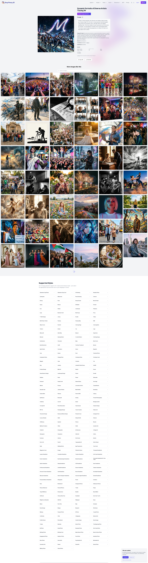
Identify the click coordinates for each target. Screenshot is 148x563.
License (78, 55)
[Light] (133, 2)
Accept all (126, 557)
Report (88, 42)
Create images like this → (84, 13)
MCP (123, 2)
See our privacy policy (127, 560)
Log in (137, 2)
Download (89, 59)
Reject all (132, 557)
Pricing (127, 2)
